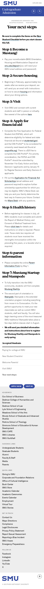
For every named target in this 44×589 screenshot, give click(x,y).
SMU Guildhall (8, 438)
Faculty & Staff (8, 457)
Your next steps (9, 374)
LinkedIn (6, 560)
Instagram (6, 557)
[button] (40, 576)
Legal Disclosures (10, 527)
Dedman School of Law (12, 406)
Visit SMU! (7, 368)
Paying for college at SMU (13, 350)
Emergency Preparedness (13, 544)
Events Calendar (9, 497)
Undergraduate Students (13, 447)
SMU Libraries (8, 434)
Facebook (6, 553)
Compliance (7, 524)
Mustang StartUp (12, 289)
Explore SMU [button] (37, 3)
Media (5, 461)
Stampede (9, 296)
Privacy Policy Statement (13, 530)
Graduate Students (10, 451)
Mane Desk (13, 200)
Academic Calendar (10, 491)
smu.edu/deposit (12, 65)
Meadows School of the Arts (14, 412)
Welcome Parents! (10, 362)
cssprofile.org (11, 150)
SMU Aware (7, 540)
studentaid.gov (30, 140)
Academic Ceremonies (12, 494)
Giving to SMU (8, 474)
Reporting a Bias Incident (13, 537)
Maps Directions (9, 520)
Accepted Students (16, 22)
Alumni (5, 454)
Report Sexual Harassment (14, 534)
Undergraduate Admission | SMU (22, 21)
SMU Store (7, 487)
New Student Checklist (12, 356)
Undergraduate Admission (11, 11)
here (30, 114)
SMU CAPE (7, 431)
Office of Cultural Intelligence (15, 481)
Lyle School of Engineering (14, 409)
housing (23, 91)
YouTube (6, 563)
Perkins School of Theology (14, 422)
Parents (5, 464)
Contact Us (7, 517)
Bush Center (7, 484)
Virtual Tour (7, 504)
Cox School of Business (12, 396)
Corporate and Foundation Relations (18, 477)
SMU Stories (7, 507)
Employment (7, 501)
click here (15, 226)
